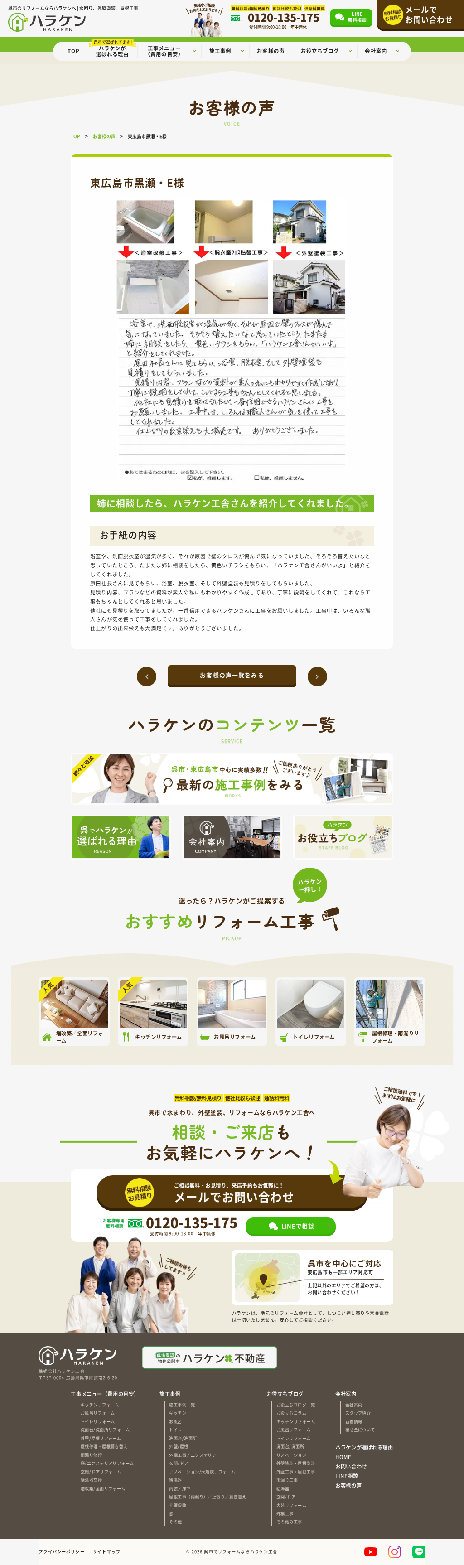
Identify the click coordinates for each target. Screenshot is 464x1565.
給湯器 (175, 1480)
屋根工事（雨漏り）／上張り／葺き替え (207, 1496)
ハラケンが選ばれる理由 (364, 1447)
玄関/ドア (178, 1463)
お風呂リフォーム (98, 1413)
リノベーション (291, 1455)
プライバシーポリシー (61, 1552)
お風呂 (175, 1421)
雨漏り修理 (91, 1455)
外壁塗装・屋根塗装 (295, 1463)
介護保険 (177, 1505)
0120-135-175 (191, 1222)
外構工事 (285, 1513)
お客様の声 (348, 1485)
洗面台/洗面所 (183, 1438)
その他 (175, 1521)
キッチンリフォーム (100, 1404)
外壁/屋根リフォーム (101, 1438)
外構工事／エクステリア (192, 1455)
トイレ (175, 1429)
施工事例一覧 (182, 1404)
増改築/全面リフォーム (103, 1488)
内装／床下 (179, 1488)
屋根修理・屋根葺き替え (104, 1446)
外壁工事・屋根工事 (295, 1471)
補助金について (360, 1429)
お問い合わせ (351, 1466)
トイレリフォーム (98, 1421)
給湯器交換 (91, 1480)
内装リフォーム (291, 1505)
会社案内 (353, 1404)
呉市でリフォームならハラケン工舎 (240, 1552)
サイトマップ (107, 1552)
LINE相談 (346, 1476)
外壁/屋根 (178, 1446)
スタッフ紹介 (358, 1413)
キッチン (177, 1413)
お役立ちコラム (291, 1413)
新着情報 (353, 1421)
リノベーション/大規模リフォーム (202, 1471)
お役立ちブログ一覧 (295, 1404)
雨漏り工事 (287, 1480)
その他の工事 (289, 1521)
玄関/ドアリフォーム (101, 1471)
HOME (343, 1457)
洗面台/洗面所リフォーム (105, 1429)
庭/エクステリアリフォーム (107, 1463)
